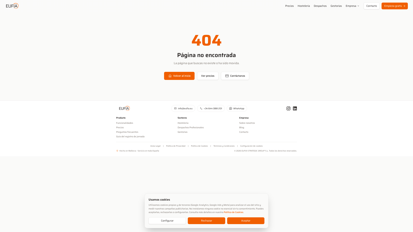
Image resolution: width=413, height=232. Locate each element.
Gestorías (336, 6)
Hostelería (304, 6)
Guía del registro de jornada (130, 136)
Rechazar (206, 221)
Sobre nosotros (247, 123)
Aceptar (245, 221)
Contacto (371, 6)
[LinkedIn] (295, 108)
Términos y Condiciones (224, 146)
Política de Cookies (233, 212)
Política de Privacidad (175, 146)
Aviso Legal (155, 146)
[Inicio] (11, 6)
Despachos (320, 6)
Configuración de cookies (251, 146)
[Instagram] (288, 108)
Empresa (353, 6)
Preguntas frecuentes (127, 132)
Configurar (167, 221)
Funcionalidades (124, 123)
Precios (289, 6)
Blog (241, 127)
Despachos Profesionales (191, 127)
